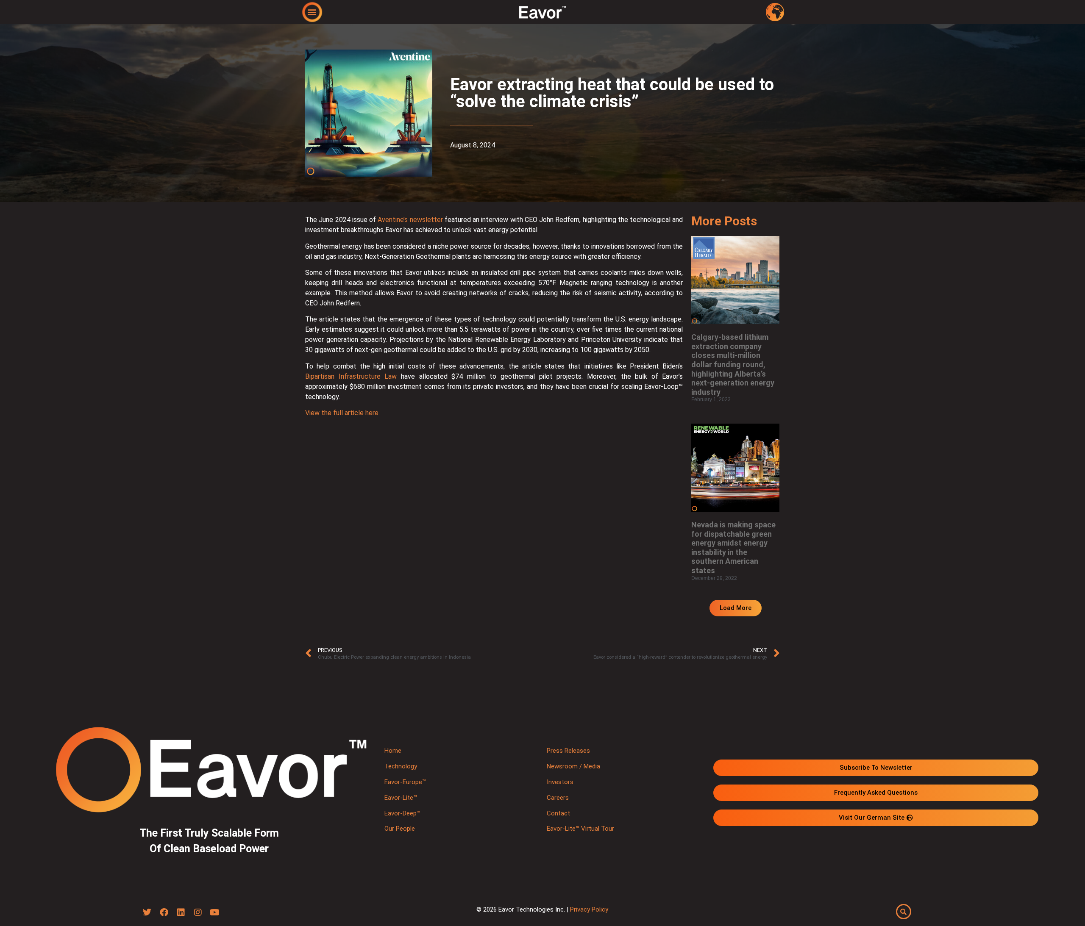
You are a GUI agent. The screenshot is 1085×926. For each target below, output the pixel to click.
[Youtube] (214, 912)
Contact (558, 813)
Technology (400, 766)
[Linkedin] (180, 912)
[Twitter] (147, 912)
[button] (312, 12)
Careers (558, 797)
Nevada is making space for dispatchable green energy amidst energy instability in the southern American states (733, 547)
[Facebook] (164, 912)
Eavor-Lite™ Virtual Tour (580, 828)
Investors (560, 782)
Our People (399, 828)
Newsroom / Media (573, 766)
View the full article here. (342, 413)
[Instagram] (197, 912)
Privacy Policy (589, 909)
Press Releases (568, 750)
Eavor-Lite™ (400, 797)
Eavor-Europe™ (405, 782)
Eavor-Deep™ (402, 813)
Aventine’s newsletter (410, 220)
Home (392, 750)
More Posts (724, 220)
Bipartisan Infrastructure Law (351, 376)
